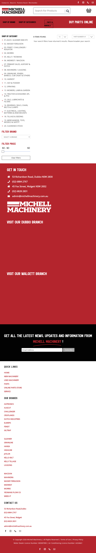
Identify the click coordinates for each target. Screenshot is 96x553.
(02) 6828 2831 (20, 191)
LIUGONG (8, 465)
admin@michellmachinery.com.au (30, 196)
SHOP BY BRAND (9, 22)
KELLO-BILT (8, 457)
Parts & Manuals (48, 24)
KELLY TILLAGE (10, 461)
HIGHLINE (8, 450)
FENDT (6, 426)
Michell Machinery (34, 539)
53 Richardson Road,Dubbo (15, 509)
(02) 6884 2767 (20, 181)
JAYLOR (7, 454)
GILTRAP (7, 430)
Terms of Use (66, 539)
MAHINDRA (8, 477)
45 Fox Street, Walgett (13, 517)
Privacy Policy (78, 539)
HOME (6, 372)
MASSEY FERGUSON (12, 481)
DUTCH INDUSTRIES (12, 419)
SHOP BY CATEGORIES (27, 22)
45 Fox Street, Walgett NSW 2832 (29, 186)
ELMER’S (7, 423)
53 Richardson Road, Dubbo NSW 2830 (32, 176)
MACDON (8, 473)
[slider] (3, 151)
